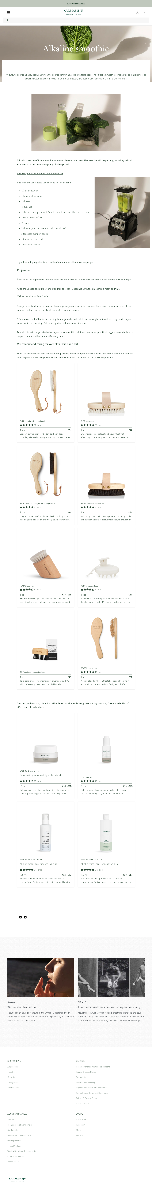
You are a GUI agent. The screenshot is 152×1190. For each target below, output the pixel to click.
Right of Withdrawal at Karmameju (91, 1087)
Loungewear (12, 1082)
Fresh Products (14, 1146)
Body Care (12, 1077)
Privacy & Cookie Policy (86, 1098)
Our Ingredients (14, 1140)
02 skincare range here (38, 357)
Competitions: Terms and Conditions (92, 1093)
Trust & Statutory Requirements (21, 1151)
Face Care (11, 1072)
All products (12, 1067)
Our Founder (13, 1130)
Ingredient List (13, 1161)
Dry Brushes (13, 1087)
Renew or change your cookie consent (93, 1067)
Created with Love (15, 1156)
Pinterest (80, 1135)
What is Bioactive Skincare (19, 1135)
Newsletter (81, 1119)
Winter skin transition (21, 1007)
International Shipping (85, 1082)
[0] (144, 12)
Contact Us (81, 1077)
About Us (11, 1119)
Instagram (80, 1125)
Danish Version (82, 1103)
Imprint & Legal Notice (86, 1072)
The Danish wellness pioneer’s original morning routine (114, 1007)
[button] (27, 425)
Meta (78, 1130)
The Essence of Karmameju (19, 1125)
